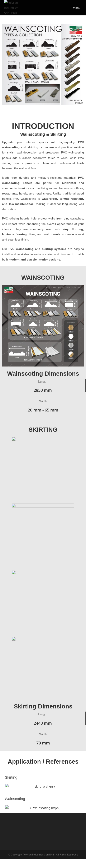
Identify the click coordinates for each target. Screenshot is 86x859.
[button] (6, 64)
